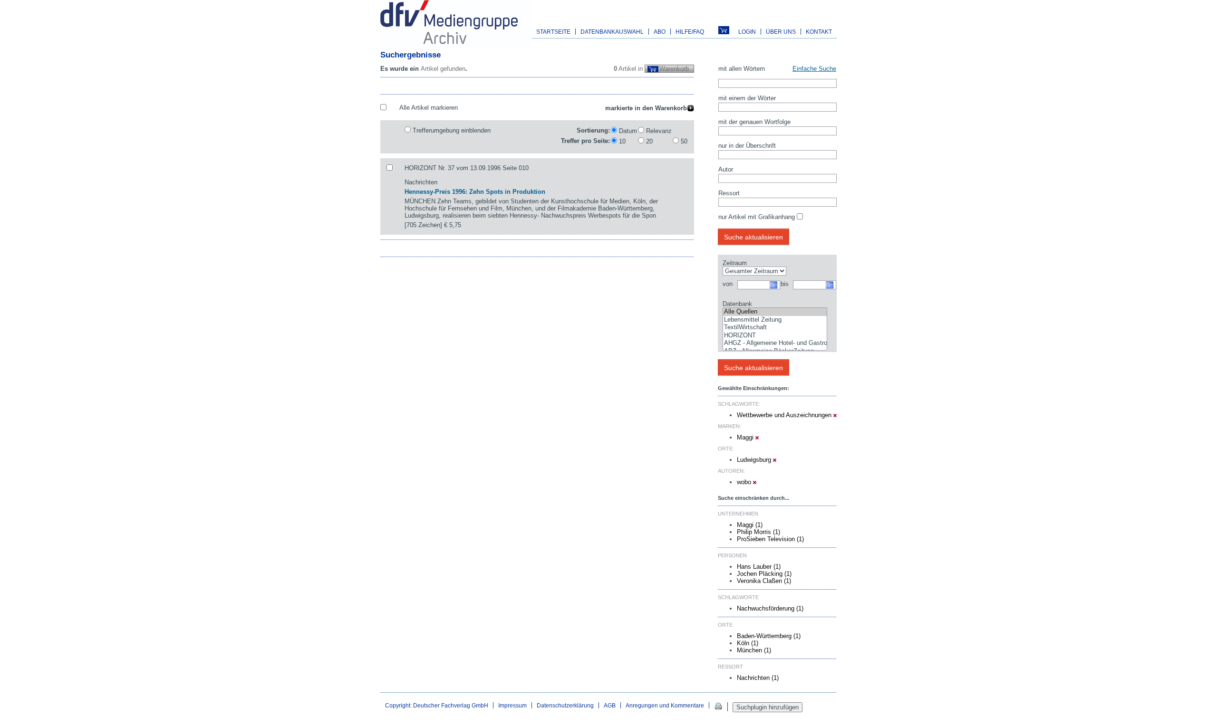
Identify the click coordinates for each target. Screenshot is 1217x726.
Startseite (553, 32)
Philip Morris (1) (758, 531)
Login (747, 32)
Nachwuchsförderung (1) (770, 608)
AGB (610, 705)
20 (649, 141)
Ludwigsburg (755, 459)
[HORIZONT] (775, 336)
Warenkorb (674, 68)
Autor (725, 169)
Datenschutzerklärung (565, 705)
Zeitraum (735, 263)
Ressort (729, 193)
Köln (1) (747, 643)
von (728, 283)
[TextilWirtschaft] (775, 328)
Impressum (512, 705)
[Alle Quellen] (775, 312)
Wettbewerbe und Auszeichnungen (785, 415)
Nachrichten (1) (758, 677)
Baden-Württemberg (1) (769, 636)
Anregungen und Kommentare (665, 705)
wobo (745, 482)
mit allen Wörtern (741, 68)
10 (622, 141)
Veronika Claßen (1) (764, 580)
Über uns (781, 32)
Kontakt (819, 32)
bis (785, 283)
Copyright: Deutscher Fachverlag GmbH (436, 705)
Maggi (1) (750, 524)
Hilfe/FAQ (690, 32)
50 (684, 141)
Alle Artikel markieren (428, 107)
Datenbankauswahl (612, 32)
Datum (628, 130)
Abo (660, 32)
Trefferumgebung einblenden (452, 130)
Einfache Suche (814, 68)
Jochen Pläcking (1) (764, 573)
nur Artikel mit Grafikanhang (756, 216)
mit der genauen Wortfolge (754, 121)
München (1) (754, 650)
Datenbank (737, 303)
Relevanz (659, 130)
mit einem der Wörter (747, 98)
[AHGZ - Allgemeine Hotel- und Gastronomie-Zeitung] (775, 343)
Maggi (746, 437)
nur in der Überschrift (747, 145)
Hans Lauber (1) (759, 566)
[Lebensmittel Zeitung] (775, 320)
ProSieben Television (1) (770, 539)
